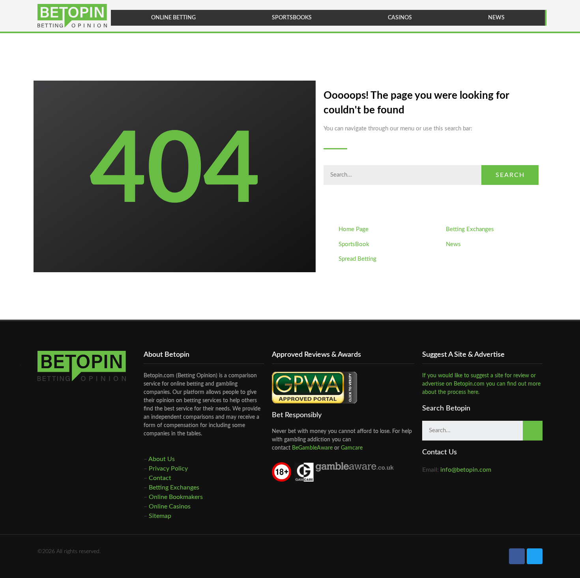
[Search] (533, 431)
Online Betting (173, 18)
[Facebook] (517, 556)
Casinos (400, 18)
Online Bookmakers (176, 497)
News (496, 18)
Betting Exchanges (174, 487)
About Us (161, 459)
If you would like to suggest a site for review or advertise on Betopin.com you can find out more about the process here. (481, 384)
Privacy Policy (168, 468)
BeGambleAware (311, 448)
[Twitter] (535, 556)
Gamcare (352, 448)
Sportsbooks (292, 18)
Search (510, 175)
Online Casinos (170, 506)
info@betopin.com (465, 470)
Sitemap (160, 516)
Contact (160, 478)
